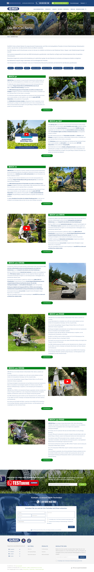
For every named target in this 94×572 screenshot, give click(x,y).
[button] (42, 3)
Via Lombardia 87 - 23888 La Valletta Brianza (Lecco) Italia (31, 567)
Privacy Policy (43, 529)
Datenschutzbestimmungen (63, 519)
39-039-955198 (19, 565)
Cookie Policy (32, 569)
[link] (39, 9)
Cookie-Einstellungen (39, 569)
